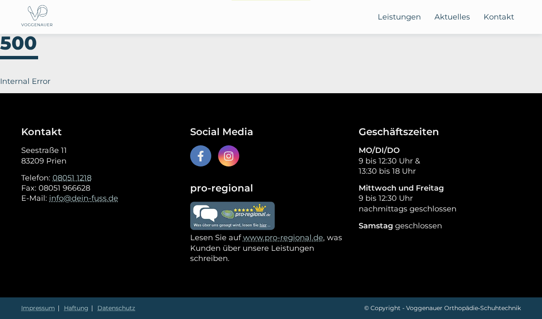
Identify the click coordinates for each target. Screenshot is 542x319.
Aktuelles (452, 17)
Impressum (38, 308)
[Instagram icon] (228, 155)
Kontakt (499, 17)
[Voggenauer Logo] (37, 17)
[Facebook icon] (200, 155)
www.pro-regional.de (283, 237)
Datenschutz (116, 308)
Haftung (76, 308)
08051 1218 (72, 178)
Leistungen (399, 17)
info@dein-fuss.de (83, 198)
